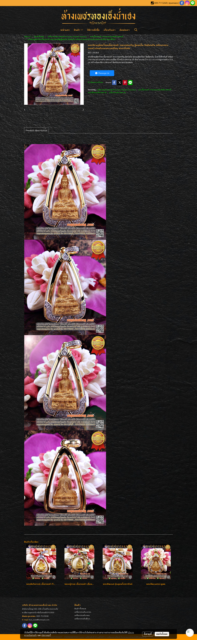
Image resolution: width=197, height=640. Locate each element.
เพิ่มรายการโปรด (96, 82)
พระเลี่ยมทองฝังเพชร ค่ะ (97, 92)
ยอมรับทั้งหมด (162, 634)
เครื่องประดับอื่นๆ (82, 618)
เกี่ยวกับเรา (109, 29)
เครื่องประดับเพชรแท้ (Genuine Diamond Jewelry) (117, 90)
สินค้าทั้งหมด (80, 608)
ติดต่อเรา (125, 29)
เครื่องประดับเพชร (82, 612)
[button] (136, 29)
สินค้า (77, 29)
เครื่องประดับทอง (82, 615)
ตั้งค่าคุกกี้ (148, 634)
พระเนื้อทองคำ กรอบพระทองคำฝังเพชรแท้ (155, 90)
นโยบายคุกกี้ (46, 635)
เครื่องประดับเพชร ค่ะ (117, 92)
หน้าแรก (65, 29)
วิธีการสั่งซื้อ (93, 29)
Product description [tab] (36, 130)
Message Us (103, 73)
